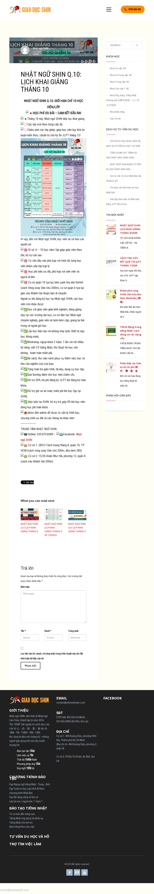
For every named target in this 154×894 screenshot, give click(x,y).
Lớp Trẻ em (115, 118)
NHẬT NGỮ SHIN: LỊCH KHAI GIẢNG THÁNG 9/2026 (130, 229)
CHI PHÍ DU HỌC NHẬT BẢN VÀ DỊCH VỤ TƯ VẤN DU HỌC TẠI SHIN (123, 143)
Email (48, 630)
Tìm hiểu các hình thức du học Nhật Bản (122, 190)
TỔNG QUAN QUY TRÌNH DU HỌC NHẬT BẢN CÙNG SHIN (121, 155)
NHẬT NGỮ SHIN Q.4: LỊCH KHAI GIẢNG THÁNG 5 (29, 527)
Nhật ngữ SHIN (40, 48)
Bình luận (25, 586)
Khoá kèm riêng (117, 111)
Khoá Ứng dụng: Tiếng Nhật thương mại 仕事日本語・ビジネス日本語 (123, 100)
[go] (137, 45)
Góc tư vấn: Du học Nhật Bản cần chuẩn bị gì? (123, 178)
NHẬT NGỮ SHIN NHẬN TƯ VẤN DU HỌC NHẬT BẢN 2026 (123, 167)
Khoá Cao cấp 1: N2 (119, 88)
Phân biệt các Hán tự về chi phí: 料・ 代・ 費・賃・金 (130, 367)
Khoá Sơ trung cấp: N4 (121, 75)
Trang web (73, 630)
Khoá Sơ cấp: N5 (118, 68)
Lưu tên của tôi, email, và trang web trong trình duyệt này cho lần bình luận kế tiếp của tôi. (52, 656)
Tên (23, 630)
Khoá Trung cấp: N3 (119, 81)
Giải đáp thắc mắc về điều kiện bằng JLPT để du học (122, 201)
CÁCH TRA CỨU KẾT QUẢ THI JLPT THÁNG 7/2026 (130, 261)
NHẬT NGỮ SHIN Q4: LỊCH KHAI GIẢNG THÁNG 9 (77, 527)
